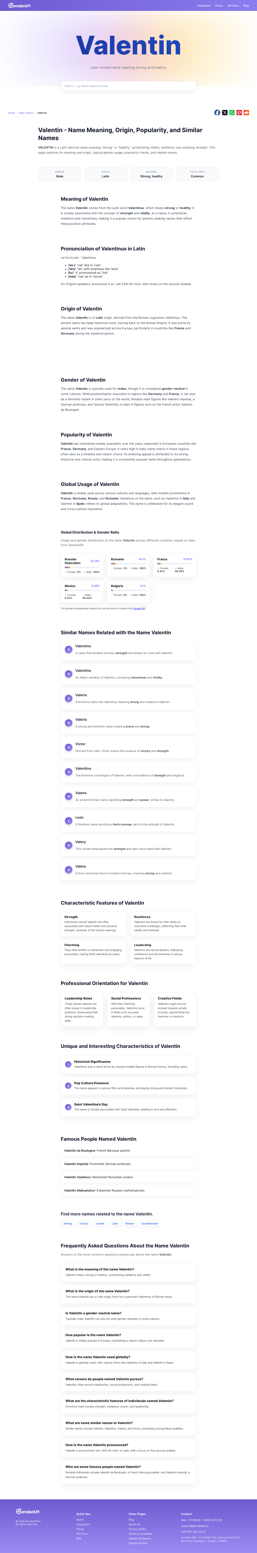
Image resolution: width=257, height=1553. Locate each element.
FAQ (78, 1538)
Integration (204, 5)
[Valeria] (128, 698)
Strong (68, 1223)
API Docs (233, 5)
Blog (246, 5)
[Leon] (128, 821)
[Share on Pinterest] (239, 113)
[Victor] (128, 747)
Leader (100, 1223)
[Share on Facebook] (217, 113)
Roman (129, 1223)
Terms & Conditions (140, 1533)
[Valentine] (128, 649)
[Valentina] (128, 772)
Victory (83, 1223)
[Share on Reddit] (246, 113)
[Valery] (128, 845)
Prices (219, 5)
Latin (115, 1223)
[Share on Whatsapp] (232, 113)
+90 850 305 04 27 (193, 1531)
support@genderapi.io (194, 1525)
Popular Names (138, 1543)
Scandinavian (149, 1223)
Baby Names (26, 112)
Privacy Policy (137, 1529)
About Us (134, 1524)
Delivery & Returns (140, 1538)
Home (11, 112)
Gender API (139, 608)
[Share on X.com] (224, 113)
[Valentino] (128, 674)
